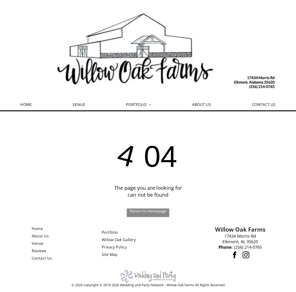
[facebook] (234, 255)
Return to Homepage (148, 211)
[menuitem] (26, 104)
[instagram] (246, 255)
